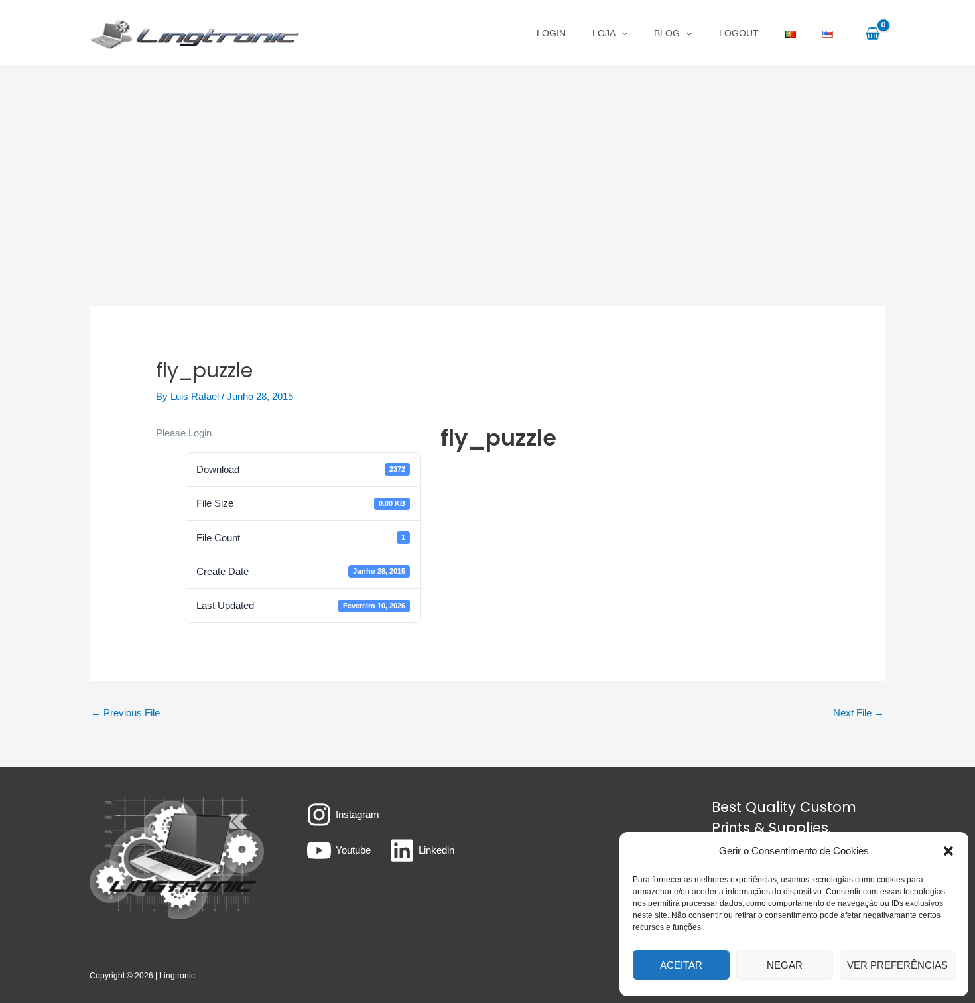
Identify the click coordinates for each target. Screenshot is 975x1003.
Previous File (125, 712)
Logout (739, 33)
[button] (948, 851)
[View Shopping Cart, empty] (872, 33)
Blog (667, 33)
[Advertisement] (487, 166)
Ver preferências (897, 964)
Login (551, 33)
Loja (604, 33)
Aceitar (681, 964)
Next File (858, 712)
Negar (785, 964)
